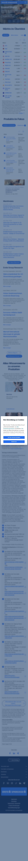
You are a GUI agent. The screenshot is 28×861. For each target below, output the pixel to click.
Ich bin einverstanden (14, 437)
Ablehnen (14, 441)
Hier (22, 428)
